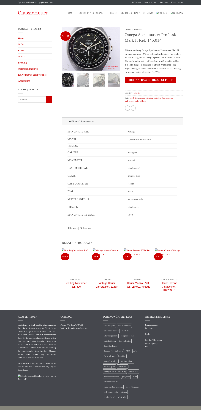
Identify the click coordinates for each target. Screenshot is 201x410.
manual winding (146, 98)
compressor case (127, 336)
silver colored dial (111, 382)
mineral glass (109, 366)
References (136, 2)
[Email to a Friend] (133, 108)
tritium (143, 101)
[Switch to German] (177, 13)
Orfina (21, 44)
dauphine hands (110, 346)
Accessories (24, 81)
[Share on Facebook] (127, 108)
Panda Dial (133, 371)
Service (113, 13)
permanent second (111, 377)
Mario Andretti (127, 361)
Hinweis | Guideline (79, 228)
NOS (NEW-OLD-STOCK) (115, 371)
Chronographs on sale (90, 13)
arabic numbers (124, 326)
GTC (147, 346)
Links (147, 334)
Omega (21, 56)
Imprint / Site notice (153, 340)
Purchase (164, 2)
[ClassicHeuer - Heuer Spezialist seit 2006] (33, 12)
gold (135, 351)
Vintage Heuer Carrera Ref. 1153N (106, 284)
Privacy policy (151, 343)
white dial (122, 397)
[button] (66, 67)
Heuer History (177, 2)
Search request (150, 2)
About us (126, 13)
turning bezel (109, 397)
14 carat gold (109, 326)
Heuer (21, 38)
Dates (137, 13)
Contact (148, 13)
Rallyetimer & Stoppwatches (32, 74)
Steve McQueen (132, 387)
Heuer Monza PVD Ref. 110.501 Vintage (138, 284)
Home (70, 13)
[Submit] (49, 99)
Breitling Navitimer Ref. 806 (76, 284)
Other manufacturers (28, 68)
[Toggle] (65, 121)
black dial (134, 98)
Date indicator (110, 341)
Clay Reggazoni (111, 336)
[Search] (63, 13)
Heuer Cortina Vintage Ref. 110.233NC (169, 286)
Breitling (22, 62)
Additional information (81, 121)
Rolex (21, 50)
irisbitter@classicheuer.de (76, 328)
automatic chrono (111, 331)
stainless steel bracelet (163, 98)
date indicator (125, 341)
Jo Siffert (122, 356)
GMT (128, 351)
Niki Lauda (123, 366)
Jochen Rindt (109, 356)
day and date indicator (113, 351)
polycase (126, 377)
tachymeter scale (132, 101)
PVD (135, 377)
